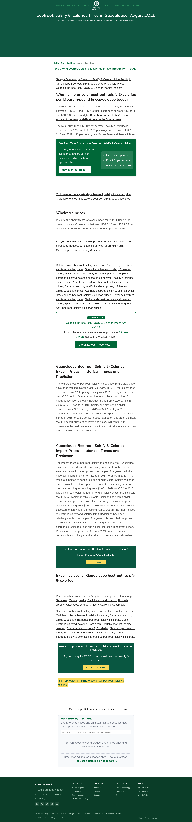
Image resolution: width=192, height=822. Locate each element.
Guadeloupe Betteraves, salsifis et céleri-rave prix (98, 709)
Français (55, 814)
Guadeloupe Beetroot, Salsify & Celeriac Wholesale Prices (90, 83)
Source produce (78, 795)
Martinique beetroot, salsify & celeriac (112, 636)
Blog (95, 799)
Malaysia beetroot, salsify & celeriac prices (89, 273)
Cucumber (118, 604)
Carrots (104, 604)
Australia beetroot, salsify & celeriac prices (110, 290)
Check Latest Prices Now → (96, 344)
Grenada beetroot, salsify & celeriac (87, 628)
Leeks (82, 600)
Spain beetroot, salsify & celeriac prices (88, 303)
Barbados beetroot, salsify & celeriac (98, 619)
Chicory (94, 604)
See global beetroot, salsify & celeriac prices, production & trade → (95, 70)
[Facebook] (47, 804)
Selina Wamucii (43, 784)
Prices (99, 20)
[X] (42, 804)
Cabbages (72, 604)
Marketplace (73, 5)
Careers (97, 791)
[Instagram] (52, 804)
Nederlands (110, 814)
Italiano (87, 814)
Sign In (115, 5)
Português (71, 814)
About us (97, 788)
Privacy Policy (143, 788)
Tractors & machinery (80, 799)
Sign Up (125, 5)
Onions (73, 600)
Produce (86, 5)
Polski (118, 814)
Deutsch (63, 814)
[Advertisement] (96, 38)
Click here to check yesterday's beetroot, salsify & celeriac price (93, 194)
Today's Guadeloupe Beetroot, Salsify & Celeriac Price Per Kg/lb (93, 79)
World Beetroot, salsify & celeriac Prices (81, 20)
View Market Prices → (75, 169)
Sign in (118, 795)
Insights (60, 5)
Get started (120, 791)
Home (62, 20)
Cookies (154, 818)
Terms (147, 818)
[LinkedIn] (37, 804)
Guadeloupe (108, 20)
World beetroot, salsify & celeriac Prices (90, 265)
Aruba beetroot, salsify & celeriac (88, 615)
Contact (106, 5)
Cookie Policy (143, 795)
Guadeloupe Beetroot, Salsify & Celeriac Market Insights (89, 87)
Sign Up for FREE (96, 562)
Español (80, 814)
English (135, 5)
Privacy (140, 818)
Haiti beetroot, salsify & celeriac (95, 632)
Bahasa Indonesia (98, 814)
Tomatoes (61, 600)
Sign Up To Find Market (96, 667)
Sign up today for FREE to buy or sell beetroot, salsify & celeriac (91, 682)
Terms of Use (143, 791)
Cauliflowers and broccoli (102, 600)
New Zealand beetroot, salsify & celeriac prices (83, 294)
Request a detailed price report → (96, 760)
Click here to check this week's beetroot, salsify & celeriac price (93, 198)
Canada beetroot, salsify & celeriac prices (89, 286)
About (96, 5)
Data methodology (123, 788)
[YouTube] (57, 804)
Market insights (78, 788)
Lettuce (84, 604)
